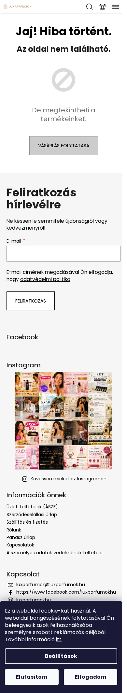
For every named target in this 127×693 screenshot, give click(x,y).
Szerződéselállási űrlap (32, 514)
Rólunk (14, 530)
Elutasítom (31, 677)
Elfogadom (90, 677)
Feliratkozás (30, 301)
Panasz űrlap (21, 537)
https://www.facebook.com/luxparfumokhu (66, 592)
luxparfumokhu (33, 600)
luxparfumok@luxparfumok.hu (50, 584)
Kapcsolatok (20, 545)
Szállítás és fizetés (27, 522)
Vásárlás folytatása (63, 145)
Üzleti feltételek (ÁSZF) (32, 506)
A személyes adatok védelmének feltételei (55, 552)
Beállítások (61, 656)
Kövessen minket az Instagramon (68, 478)
